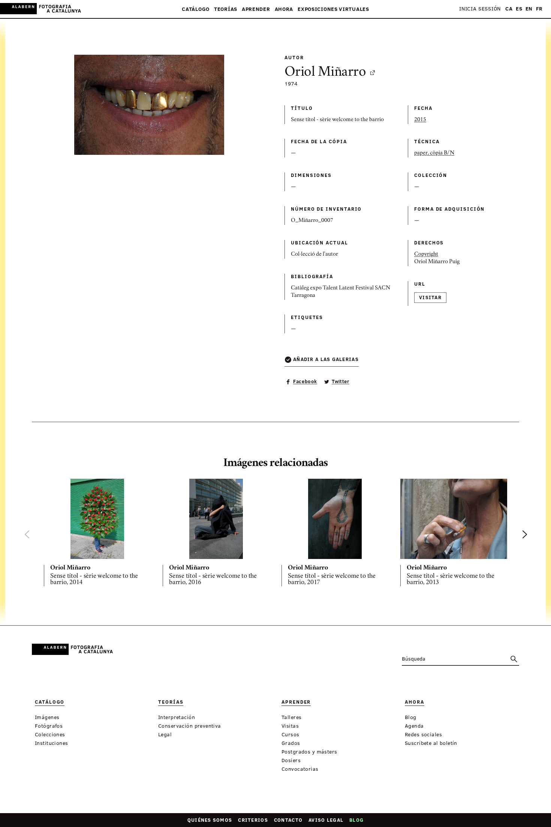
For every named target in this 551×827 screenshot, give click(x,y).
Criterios (253, 820)
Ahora (284, 9)
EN (529, 9)
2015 (420, 120)
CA (508, 9)
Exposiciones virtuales (333, 9)
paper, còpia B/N (434, 153)
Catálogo (196, 9)
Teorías (225, 9)
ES (519, 9)
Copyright (426, 254)
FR (539, 9)
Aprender (256, 9)
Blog (356, 820)
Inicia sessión (480, 9)
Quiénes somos (209, 820)
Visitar (430, 297)
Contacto (288, 820)
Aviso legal (325, 820)
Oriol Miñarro (325, 72)
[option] (97, 534)
